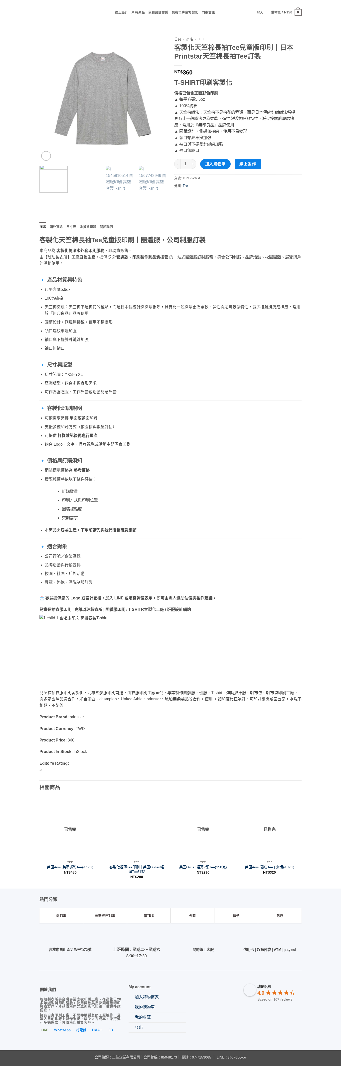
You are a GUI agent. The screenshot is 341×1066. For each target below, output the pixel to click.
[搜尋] (109, 12)
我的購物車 (145, 1007)
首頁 (177, 39)
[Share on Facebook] (179, 197)
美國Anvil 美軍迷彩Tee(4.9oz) (70, 867)
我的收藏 (143, 1017)
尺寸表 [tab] (71, 227)
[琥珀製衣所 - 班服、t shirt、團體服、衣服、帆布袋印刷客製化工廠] (69, 12)
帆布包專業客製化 (185, 12)
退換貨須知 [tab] (88, 227)
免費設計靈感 (158, 12)
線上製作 (247, 164)
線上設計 (121, 12)
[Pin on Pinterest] (197, 197)
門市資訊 (208, 12)
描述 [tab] (42, 227)
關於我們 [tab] (106, 227)
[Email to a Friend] (188, 197)
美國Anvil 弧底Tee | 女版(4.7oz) (269, 867)
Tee (201, 39)
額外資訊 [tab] (56, 227)
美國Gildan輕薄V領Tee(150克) (203, 867)
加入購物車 (215, 164)
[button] (260, 12)
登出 (139, 1027)
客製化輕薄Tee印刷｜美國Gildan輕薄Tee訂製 (136, 869)
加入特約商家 (147, 997)
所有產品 (138, 12)
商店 (189, 39)
